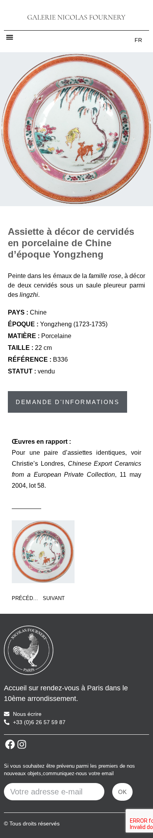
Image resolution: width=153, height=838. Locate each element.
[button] (9, 37)
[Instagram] (21, 744)
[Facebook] (10, 744)
